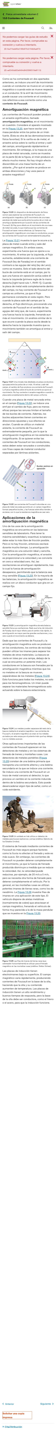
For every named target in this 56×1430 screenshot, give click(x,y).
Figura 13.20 (15, 128)
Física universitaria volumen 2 (22, 14)
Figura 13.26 (24, 892)
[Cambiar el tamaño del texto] (50, 28)
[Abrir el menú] (3, 28)
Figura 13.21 (13, 240)
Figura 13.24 (42, 675)
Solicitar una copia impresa (13, 1415)
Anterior (9, 1403)
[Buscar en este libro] (42, 28)
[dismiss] (52, 36)
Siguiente (45, 1403)
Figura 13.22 (24, 403)
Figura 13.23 (25, 575)
